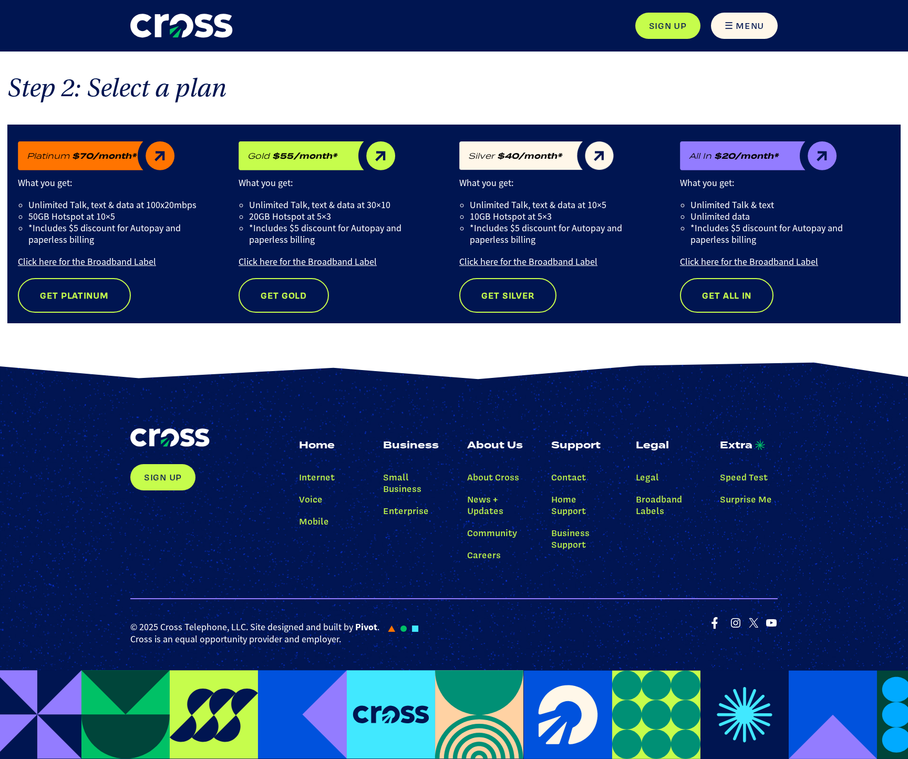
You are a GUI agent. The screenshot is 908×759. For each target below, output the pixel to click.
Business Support (570, 538)
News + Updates (485, 505)
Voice (311, 499)
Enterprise (406, 511)
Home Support (568, 505)
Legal (647, 477)
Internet (317, 477)
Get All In (726, 295)
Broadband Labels (659, 505)
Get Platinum (74, 295)
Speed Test (744, 477)
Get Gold (284, 295)
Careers (484, 555)
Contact (568, 477)
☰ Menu (744, 26)
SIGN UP (668, 26)
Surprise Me (746, 499)
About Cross (493, 477)
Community (492, 533)
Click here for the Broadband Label (87, 262)
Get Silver (507, 295)
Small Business (402, 483)
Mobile (314, 521)
